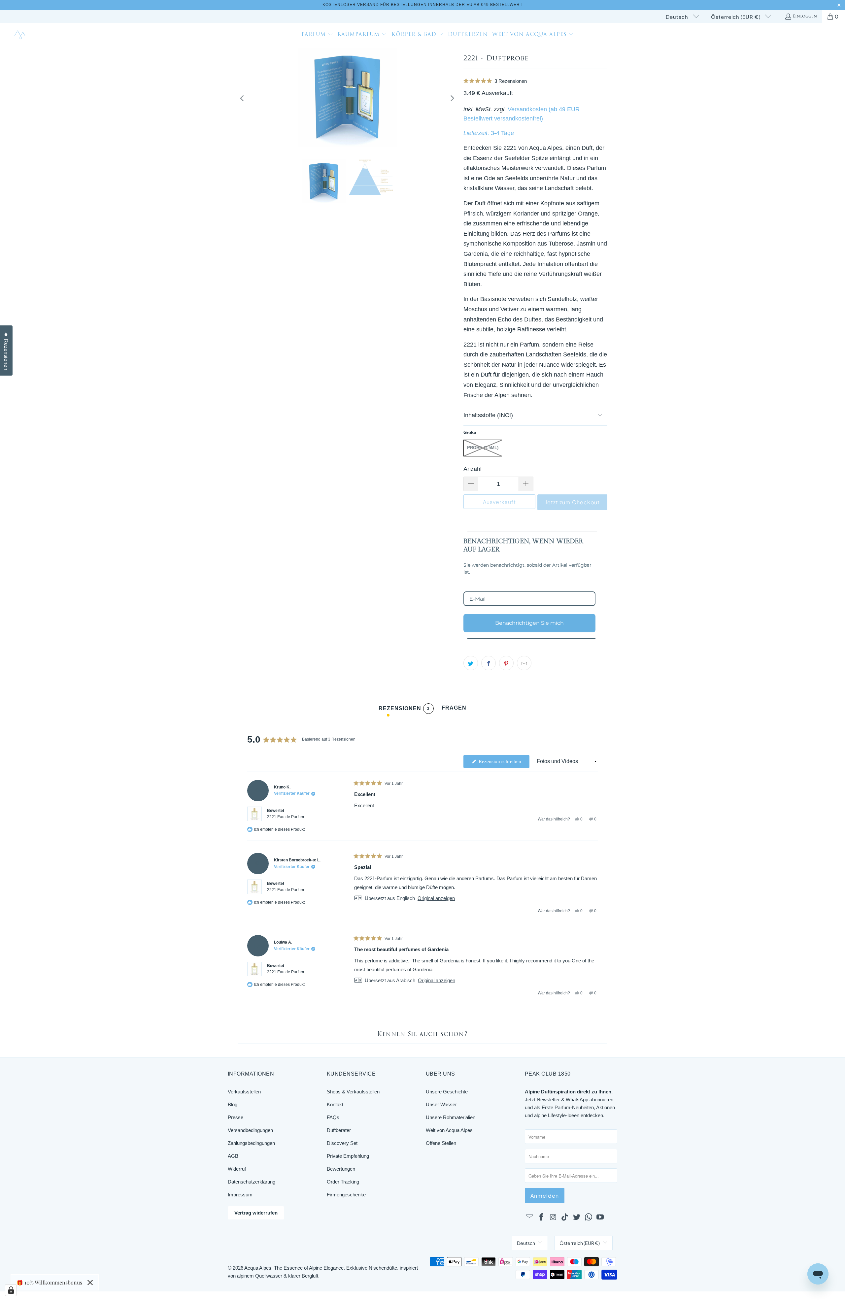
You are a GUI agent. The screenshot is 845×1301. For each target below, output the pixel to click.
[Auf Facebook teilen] (488, 663)
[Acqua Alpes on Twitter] (577, 1217)
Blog (232, 1104)
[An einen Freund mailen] (524, 663)
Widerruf (237, 1169)
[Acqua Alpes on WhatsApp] (588, 1217)
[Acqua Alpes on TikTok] (565, 1217)
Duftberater (339, 1130)
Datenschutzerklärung (251, 1181)
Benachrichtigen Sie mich (529, 623)
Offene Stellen (441, 1143)
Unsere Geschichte (447, 1091)
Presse (235, 1117)
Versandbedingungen (250, 1130)
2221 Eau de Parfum (285, 817)
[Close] (90, 1282)
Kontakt (335, 1104)
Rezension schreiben (503, 763)
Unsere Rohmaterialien (450, 1117)
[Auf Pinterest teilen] (506, 663)
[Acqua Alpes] (21, 35)
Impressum (240, 1194)
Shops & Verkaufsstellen (353, 1091)
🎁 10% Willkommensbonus (49, 1282)
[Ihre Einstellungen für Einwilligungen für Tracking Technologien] (11, 1290)
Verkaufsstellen (244, 1091)
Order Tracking (343, 1181)
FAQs (333, 1117)
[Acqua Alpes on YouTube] (600, 1217)
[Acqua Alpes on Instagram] (553, 1217)
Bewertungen (341, 1169)
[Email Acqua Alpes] (530, 1217)
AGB (233, 1156)
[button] (317, 35)
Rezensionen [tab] (404, 710)
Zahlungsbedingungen (251, 1143)
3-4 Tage (502, 133)
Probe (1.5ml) (482, 447)
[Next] (452, 99)
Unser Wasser (441, 1104)
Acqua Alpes (257, 1268)
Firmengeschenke (346, 1194)
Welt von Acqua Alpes (449, 1130)
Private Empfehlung (348, 1156)
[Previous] (242, 99)
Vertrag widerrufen (256, 1213)
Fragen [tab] (454, 709)
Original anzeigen (436, 898)
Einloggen (805, 16)
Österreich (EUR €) (736, 17)
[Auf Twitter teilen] (470, 663)
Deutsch (678, 17)
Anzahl (472, 469)
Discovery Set (342, 1143)
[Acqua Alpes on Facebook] (542, 1217)
